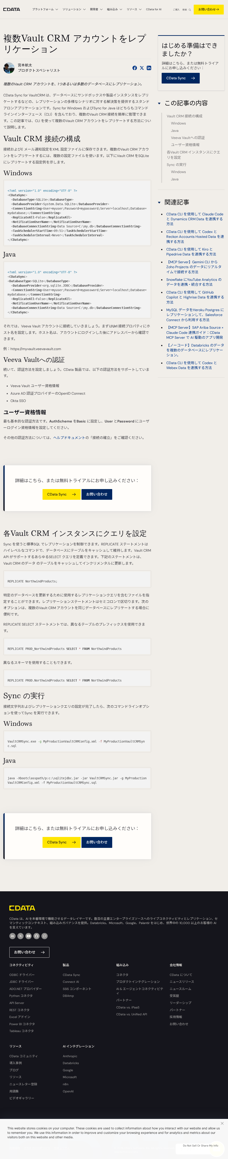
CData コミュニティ (23, 1056)
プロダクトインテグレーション (138, 982)
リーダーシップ (180, 1003)
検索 (184, 9)
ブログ (14, 1070)
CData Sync (71, 975)
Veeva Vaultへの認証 (188, 137)
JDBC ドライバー (21, 982)
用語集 (14, 1091)
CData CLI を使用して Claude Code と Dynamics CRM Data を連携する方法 (194, 219)
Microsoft (70, 1077)
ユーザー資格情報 (185, 145)
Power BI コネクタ (22, 1024)
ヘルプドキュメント (69, 437)
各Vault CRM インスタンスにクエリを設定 (193, 155)
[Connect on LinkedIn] (149, 68)
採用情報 (176, 1017)
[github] (36, 936)
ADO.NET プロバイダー (25, 989)
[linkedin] (12, 936)
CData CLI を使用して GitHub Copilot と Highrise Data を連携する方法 (195, 297)
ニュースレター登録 (23, 1084)
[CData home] (15, 9)
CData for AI (153, 9)
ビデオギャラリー (21, 1098)
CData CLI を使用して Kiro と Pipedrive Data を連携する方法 (191, 252)
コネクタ (122, 975)
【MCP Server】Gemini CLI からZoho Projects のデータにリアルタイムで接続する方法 (194, 267)
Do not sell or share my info (200, 1145)
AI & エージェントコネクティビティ (139, 991)
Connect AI (71, 982)
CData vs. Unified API (131, 1014)
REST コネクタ (19, 1010)
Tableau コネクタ (21, 1031)
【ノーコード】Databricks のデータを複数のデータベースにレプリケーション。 (195, 350)
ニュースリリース (182, 982)
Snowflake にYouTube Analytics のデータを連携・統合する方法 (194, 282)
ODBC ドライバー (22, 975)
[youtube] (28, 936)
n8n (65, 1084)
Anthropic (70, 1056)
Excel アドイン (19, 1017)
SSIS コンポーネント (77, 989)
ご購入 (176, 9)
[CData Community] (44, 936)
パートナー (124, 1000)
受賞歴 (174, 996)
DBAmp (68, 996)
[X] (20, 936)
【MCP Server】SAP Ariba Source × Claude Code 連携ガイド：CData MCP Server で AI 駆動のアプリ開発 (195, 332)
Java (175, 130)
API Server (16, 1003)
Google (68, 1070)
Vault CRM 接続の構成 (184, 116)
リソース (15, 1077)
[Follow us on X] (142, 68)
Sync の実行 (176, 164)
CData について (181, 975)
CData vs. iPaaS (127, 1007)
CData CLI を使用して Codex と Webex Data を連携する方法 (191, 365)
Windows (178, 123)
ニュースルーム (180, 989)
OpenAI (68, 1091)
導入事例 (15, 1063)
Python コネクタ (21, 996)
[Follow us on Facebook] (134, 68)
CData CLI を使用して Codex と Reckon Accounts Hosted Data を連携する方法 (195, 236)
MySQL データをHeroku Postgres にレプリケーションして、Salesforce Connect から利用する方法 (195, 315)
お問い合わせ (207, 9)
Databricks (71, 1063)
